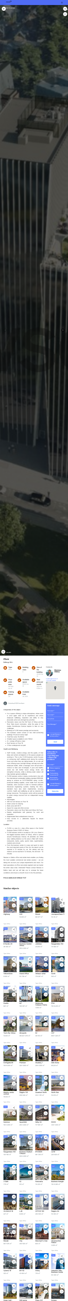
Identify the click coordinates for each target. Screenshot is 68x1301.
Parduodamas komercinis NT (54, 774)
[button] (63, 330)
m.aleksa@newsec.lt (52, 678)
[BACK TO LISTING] (4, 10)
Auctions (52, 770)
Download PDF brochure (16, 703)
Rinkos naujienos (55, 768)
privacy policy (54, 736)
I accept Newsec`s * (55, 735)
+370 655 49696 (51, 680)
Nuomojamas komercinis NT (54, 778)
